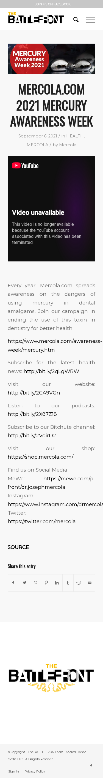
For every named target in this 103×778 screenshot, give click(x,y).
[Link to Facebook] (91, 766)
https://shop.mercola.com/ (40, 457)
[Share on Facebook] (13, 582)
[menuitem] (52, 4)
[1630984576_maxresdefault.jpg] (51, 59)
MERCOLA (37, 144)
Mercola (67, 144)
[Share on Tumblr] (68, 582)
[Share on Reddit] (79, 582)
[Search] (74, 19)
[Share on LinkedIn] (57, 582)
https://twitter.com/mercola (42, 521)
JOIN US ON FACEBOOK (53, 4)
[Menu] (87, 19)
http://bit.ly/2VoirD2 (32, 435)
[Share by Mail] (89, 582)
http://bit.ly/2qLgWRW (51, 371)
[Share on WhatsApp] (35, 582)
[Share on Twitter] (24, 582)
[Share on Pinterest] (46, 582)
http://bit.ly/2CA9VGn (34, 393)
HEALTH (75, 136)
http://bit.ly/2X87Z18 (32, 414)
